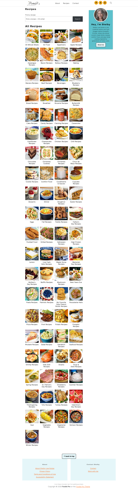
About (57, 3)
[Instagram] (105, 3)
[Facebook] (100, 3)
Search (77, 19)
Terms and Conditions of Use (45, 474)
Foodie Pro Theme (83, 487)
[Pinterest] (96, 3)
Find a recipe (30, 15)
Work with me (93, 471)
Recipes (66, 3)
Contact (76, 3)
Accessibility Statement (45, 477)
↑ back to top (69, 456)
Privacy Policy (45, 471)
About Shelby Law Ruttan (44, 468)
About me (101, 45)
